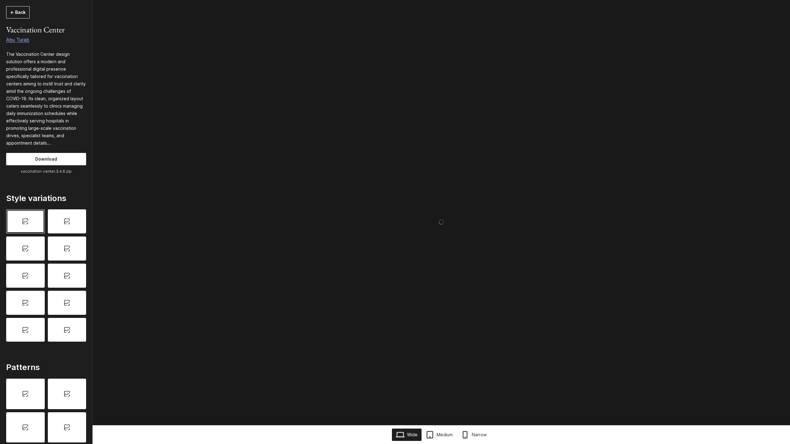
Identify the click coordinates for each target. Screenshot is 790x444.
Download (46, 159)
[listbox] (46, 275)
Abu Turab (17, 40)
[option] (25, 221)
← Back (18, 12)
